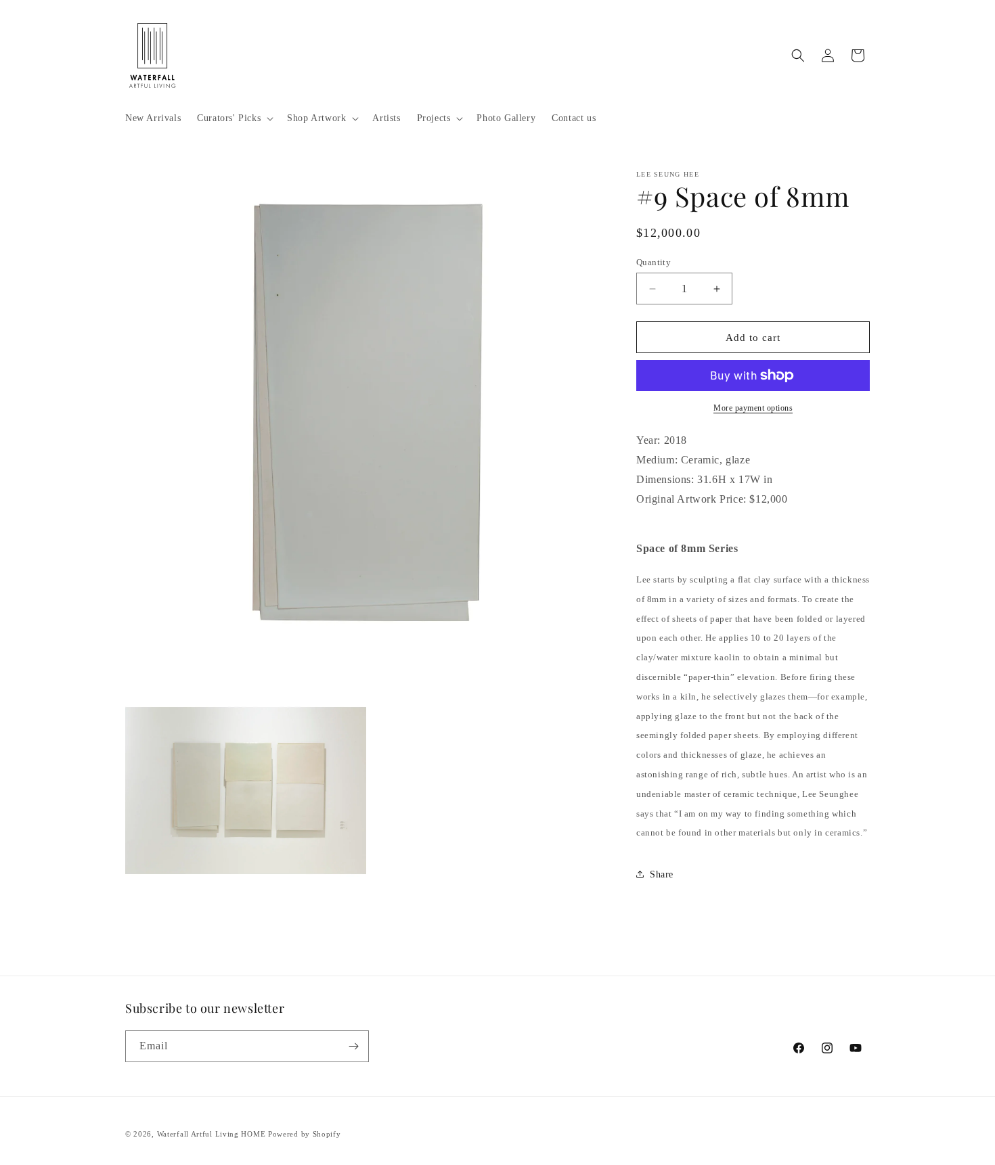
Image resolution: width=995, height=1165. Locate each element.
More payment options (753, 408)
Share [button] (661, 874)
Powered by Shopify (304, 1134)
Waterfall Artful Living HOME (211, 1134)
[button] (234, 118)
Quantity (653, 262)
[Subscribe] (353, 1046)
